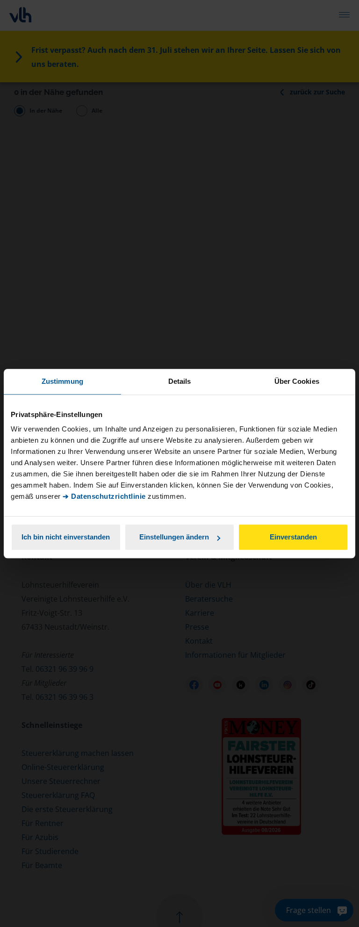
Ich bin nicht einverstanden (66, 537)
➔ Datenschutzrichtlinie (104, 496)
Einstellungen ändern (174, 537)
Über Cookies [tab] (296, 381)
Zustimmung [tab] (62, 381)
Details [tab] (179, 381)
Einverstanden (293, 537)
